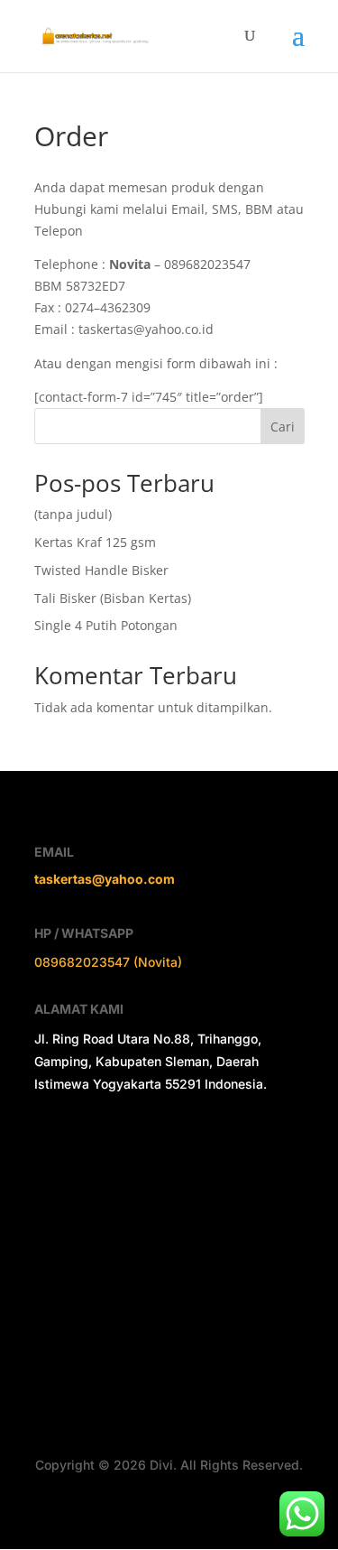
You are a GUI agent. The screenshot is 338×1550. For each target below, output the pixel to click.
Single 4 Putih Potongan (106, 625)
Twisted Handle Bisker (101, 570)
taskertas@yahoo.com (104, 878)
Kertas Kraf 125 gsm (95, 542)
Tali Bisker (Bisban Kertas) (112, 598)
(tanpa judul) (73, 514)
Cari (282, 426)
